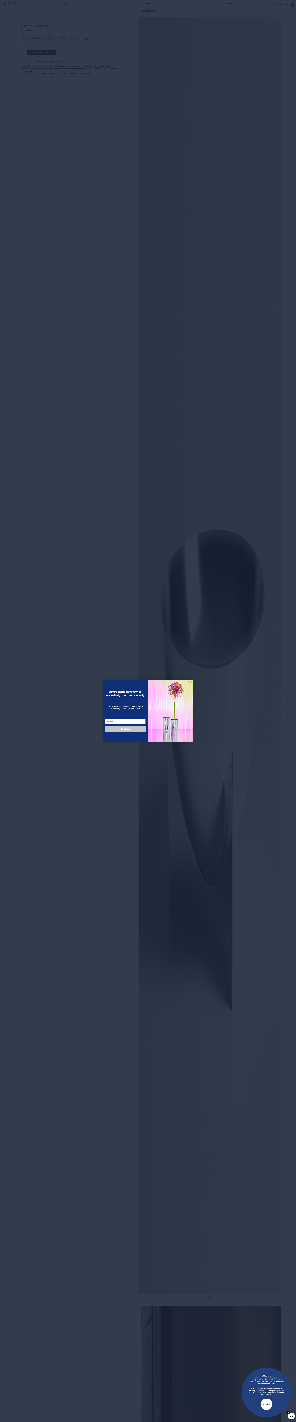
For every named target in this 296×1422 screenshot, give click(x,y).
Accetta (266, 1404)
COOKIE (268, 1391)
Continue (125, 728)
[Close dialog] (190, 683)
